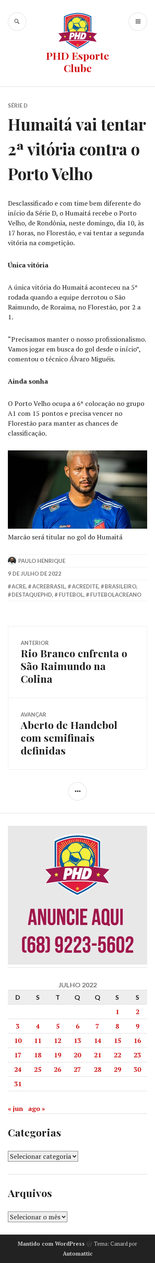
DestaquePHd (32, 594)
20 (77, 1054)
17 (17, 1054)
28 (97, 1069)
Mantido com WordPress (51, 1243)
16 (137, 1040)
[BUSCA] (17, 21)
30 (137, 1069)
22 (117, 1054)
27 (77, 1069)
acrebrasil (48, 586)
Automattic (78, 1253)
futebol (71, 594)
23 (137, 1054)
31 (17, 1083)
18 (37, 1054)
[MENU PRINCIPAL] (138, 21)
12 (57, 1040)
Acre (19, 586)
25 (37, 1069)
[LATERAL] (77, 791)
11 (37, 1040)
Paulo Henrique (41, 561)
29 (117, 1069)
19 (57, 1054)
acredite (85, 586)
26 (57, 1069)
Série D (18, 105)
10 (17, 1040)
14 (97, 1040)
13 (77, 1040)
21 (97, 1054)
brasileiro (120, 586)
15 (117, 1040)
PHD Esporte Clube (77, 62)
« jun (15, 1108)
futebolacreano (115, 594)
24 (17, 1069)
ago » (36, 1108)
